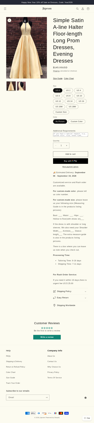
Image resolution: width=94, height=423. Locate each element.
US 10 (79, 96)
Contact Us (52, 361)
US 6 (58, 96)
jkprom (42, 417)
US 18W (72, 107)
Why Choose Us (54, 367)
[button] (5, 8)
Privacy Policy (53, 372)
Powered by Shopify (53, 417)
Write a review (47, 337)
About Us (51, 356)
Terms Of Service (54, 378)
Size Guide (57, 78)
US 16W (59, 107)
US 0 (58, 90)
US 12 (58, 101)
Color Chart (69, 78)
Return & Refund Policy (15, 367)
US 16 (81, 101)
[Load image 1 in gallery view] (11, 86)
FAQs (8, 356)
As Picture (60, 121)
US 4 (79, 90)
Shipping (56, 71)
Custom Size (61, 112)
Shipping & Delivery (14, 361)
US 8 (68, 96)
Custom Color (77, 121)
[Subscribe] (46, 397)
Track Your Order (13, 383)
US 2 (68, 90)
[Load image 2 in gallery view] (21, 86)
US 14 (69, 101)
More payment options (70, 167)
